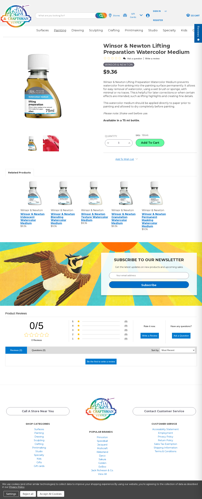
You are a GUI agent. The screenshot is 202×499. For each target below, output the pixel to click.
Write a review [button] (152, 58)
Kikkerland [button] (102, 452)
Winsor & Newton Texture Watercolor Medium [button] (94, 217)
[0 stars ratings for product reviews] (36, 335)
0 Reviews (36, 340)
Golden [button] (102, 463)
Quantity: (111, 136)
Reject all (28, 494)
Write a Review (149, 335)
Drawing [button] (78, 30)
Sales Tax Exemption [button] (165, 444)
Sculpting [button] (96, 30)
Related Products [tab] (19, 172)
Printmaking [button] (134, 30)
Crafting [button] (114, 30)
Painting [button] (60, 30)
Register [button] (158, 20)
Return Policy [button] (165, 440)
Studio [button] (153, 30)
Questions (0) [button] (39, 350)
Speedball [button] (102, 441)
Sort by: (155, 350)
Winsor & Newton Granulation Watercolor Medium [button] (123, 219)
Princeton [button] (102, 437)
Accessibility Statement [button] (165, 429)
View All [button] (102, 474)
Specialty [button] (169, 30)
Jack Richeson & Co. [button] (102, 470)
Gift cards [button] (39, 466)
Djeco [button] (102, 455)
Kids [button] (184, 30)
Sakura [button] (102, 459)
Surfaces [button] (42, 30)
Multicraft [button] (102, 448)
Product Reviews (16, 313)
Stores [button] (116, 15)
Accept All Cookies (51, 494)
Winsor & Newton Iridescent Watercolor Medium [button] (32, 219)
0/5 (37, 325)
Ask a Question (181, 335)
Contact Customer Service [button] (164, 411)
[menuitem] (39, 429)
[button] (16, 13)
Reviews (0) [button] (16, 350)
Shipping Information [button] (165, 447)
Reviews (198, 31)
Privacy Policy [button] (165, 436)
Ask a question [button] (134, 58)
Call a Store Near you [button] (38, 411)
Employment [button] (165, 433)
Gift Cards (133, 15)
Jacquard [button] (102, 444)
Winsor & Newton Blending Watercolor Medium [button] (63, 219)
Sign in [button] (157, 11)
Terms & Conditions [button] (165, 451)
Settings (11, 494)
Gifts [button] (39, 462)
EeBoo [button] (102, 466)
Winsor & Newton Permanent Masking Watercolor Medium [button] (154, 220)
